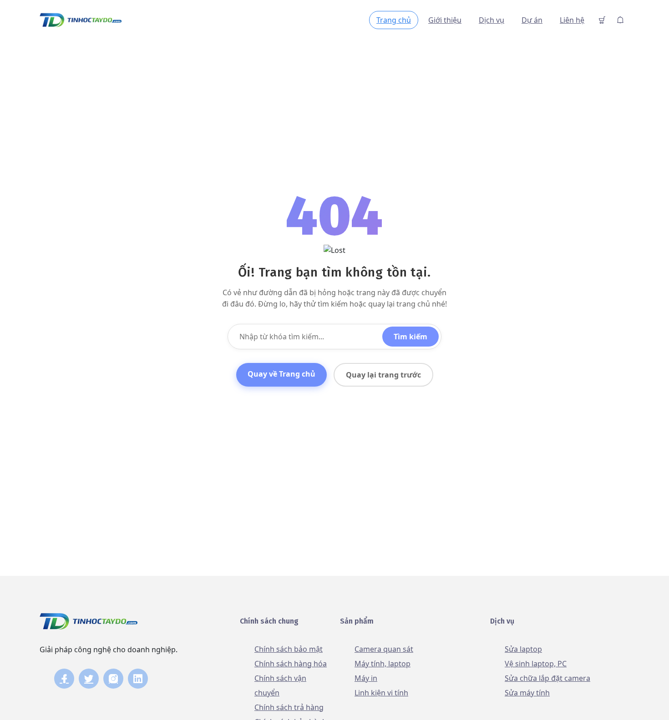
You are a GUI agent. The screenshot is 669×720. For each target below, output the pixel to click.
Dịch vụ (491, 20)
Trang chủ (393, 20)
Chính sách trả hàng (289, 707)
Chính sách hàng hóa (290, 664)
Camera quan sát (384, 649)
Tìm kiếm (410, 337)
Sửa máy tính (527, 693)
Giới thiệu (444, 20)
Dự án (532, 20)
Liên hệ (572, 20)
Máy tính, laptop (383, 664)
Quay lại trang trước (383, 375)
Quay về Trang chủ (281, 374)
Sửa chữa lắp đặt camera (547, 678)
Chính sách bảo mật (288, 649)
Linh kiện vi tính (381, 693)
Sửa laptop (523, 649)
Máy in (366, 678)
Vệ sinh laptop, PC (536, 664)
